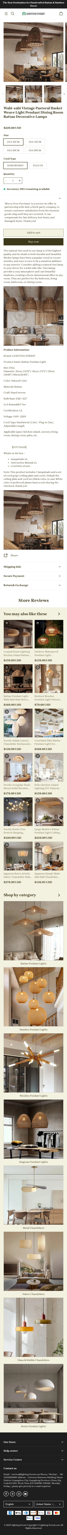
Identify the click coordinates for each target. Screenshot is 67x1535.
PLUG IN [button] (38, 165)
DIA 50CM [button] (13, 150)
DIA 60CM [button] (35, 150)
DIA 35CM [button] (13, 141)
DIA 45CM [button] (35, 141)
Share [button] (14, 555)
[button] (6, 13)
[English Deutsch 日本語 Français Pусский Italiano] (18, 1504)
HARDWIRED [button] (15, 165)
